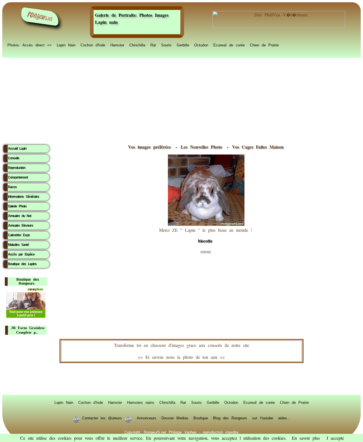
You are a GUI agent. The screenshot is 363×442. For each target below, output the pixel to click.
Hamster (117, 44)
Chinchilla (137, 44)
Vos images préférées (149, 146)
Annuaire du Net (19, 216)
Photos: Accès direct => (29, 44)
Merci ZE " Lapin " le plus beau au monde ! (205, 235)
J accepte (335, 438)
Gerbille (183, 44)
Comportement (18, 177)
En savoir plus (306, 438)
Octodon (201, 44)
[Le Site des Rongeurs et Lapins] (40, 16)
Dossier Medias (174, 417)
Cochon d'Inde (93, 44)
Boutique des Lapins (22, 264)
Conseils (13, 158)
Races (12, 187)
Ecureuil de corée (229, 44)
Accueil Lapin (17, 149)
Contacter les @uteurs (102, 417)
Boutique (200, 417)
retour (206, 251)
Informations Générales (23, 197)
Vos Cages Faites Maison (256, 146)
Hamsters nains (140, 402)
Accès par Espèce (21, 254)
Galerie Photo (17, 206)
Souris (166, 44)
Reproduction (16, 168)
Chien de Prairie (264, 44)
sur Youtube (262, 417)
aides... (284, 417)
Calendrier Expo (19, 235)
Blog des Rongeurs (230, 417)
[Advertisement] (181, 99)
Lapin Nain (66, 44)
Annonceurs (146, 417)
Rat (153, 44)
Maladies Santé (18, 245)
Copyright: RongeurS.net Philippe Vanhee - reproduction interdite (181, 432)
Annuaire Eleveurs (20, 226)
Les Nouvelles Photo (203, 146)
